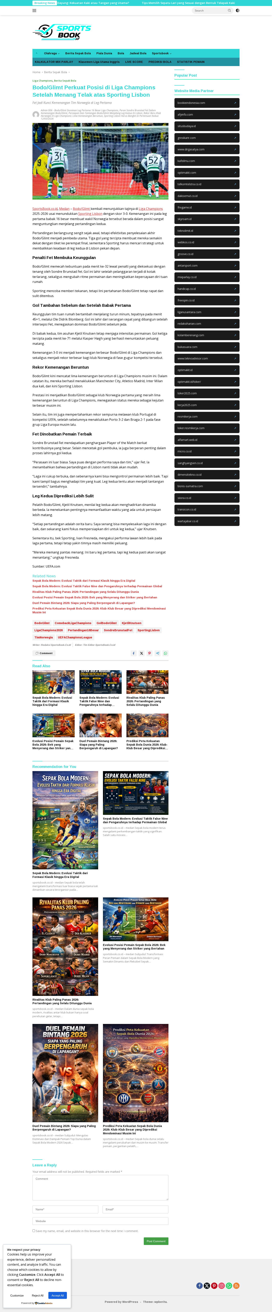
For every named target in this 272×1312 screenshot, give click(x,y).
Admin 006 (46, 110)
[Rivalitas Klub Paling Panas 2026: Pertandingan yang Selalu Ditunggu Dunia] (147, 682)
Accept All (58, 1295)
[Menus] (35, 10)
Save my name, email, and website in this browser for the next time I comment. (87, 1231)
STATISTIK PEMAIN (190, 61)
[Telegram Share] (157, 653)
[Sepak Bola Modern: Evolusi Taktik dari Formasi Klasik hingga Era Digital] (53, 682)
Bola (121, 53)
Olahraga (50, 53)
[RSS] (236, 1286)
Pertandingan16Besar (83, 630)
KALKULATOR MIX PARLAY (54, 61)
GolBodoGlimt (107, 623)
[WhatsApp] (229, 1286)
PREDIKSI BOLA (160, 61)
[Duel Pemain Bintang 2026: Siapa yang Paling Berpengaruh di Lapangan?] (100, 725)
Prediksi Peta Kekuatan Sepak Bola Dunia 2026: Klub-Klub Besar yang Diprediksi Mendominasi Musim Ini (99, 610)
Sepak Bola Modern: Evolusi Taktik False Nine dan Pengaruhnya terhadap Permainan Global (97, 586)
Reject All (37, 1295)
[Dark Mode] (238, 10)
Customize (17, 1295)
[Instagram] (221, 1286)
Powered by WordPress (121, 1301)
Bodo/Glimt (82, 208)
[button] (230, 10)
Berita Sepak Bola (78, 53)
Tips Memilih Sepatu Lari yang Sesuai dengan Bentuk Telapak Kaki (150, 3)
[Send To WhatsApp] (165, 653)
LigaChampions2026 (48, 630)
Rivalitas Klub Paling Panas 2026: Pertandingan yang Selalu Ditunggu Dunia (85, 592)
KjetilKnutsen (131, 623)
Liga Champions (42, 80)
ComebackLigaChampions (73, 623)
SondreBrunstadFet (118, 630)
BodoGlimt (42, 623)
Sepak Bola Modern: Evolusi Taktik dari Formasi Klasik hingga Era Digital (83, 580)
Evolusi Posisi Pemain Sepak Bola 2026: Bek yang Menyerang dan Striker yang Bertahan (94, 597)
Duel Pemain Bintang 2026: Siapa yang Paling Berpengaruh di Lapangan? (83, 603)
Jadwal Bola (138, 53)
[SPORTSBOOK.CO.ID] (62, 32)
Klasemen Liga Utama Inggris (99, 61)
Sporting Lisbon (90, 213)
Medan (64, 208)
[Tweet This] (142, 653)
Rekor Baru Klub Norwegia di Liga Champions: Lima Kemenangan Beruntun (101, 114)
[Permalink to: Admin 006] (36, 114)
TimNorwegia (43, 637)
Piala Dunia (104, 53)
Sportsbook (160, 53)
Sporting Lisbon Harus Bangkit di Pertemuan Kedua (131, 116)
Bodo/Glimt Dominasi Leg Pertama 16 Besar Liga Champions (86, 110)
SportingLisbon (149, 630)
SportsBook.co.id (45, 208)
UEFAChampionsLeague (75, 637)
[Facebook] (199, 1286)
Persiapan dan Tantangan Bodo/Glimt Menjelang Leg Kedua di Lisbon (105, 113)
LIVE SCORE (134, 61)
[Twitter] (207, 1286)
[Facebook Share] (134, 653)
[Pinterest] (214, 1286)
